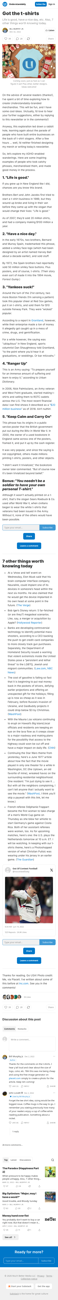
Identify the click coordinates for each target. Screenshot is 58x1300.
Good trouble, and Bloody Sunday (19, 1200)
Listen (51, 30)
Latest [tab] (14, 1160)
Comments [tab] (9, 1029)
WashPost (15, 714)
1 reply (15, 1131)
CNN (51, 747)
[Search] (53, 1160)
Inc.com (23, 983)
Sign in (51, 4)
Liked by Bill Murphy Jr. (21, 1096)
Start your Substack (21, 1286)
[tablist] (15, 1029)
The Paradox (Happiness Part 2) (20, 1170)
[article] (29, 1177)
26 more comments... (12, 1145)
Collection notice (29, 1278)
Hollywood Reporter (29, 622)
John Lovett (15, 1092)
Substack (14, 1293)
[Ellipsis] (54, 1056)
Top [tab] (6, 1160)
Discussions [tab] (25, 1160)
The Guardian (25, 859)
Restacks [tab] (22, 1029)
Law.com (40, 668)
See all (8, 1237)
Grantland (37, 320)
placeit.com (15, 1078)
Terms (49, 1275)
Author (12, 1060)
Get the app (44, 1286)
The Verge (23, 605)
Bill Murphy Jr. (17, 29)
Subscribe (41, 4)
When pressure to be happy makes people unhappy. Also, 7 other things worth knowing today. (21, 1177)
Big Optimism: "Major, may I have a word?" (19, 1195)
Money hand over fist (15, 1215)
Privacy (40, 1275)
